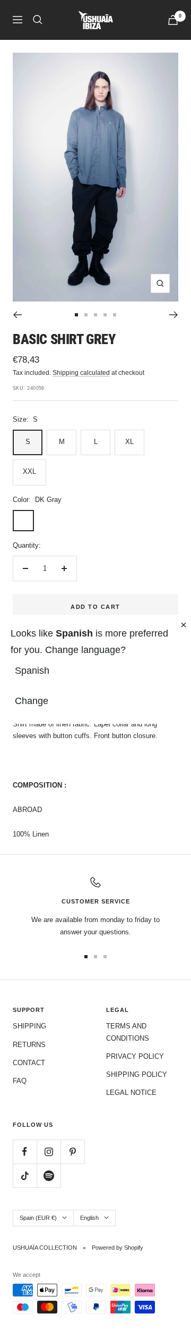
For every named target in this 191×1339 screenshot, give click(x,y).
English (89, 1218)
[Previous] (17, 315)
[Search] (37, 19)
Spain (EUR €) (38, 1218)
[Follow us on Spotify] (48, 1175)
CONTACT (29, 1063)
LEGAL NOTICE (131, 1093)
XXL (29, 471)
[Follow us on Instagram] (48, 1152)
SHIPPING (29, 1026)
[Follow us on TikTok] (25, 1175)
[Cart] (173, 20)
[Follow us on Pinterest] (72, 1152)
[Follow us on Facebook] (25, 1152)
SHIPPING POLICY (136, 1074)
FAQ (20, 1081)
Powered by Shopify (117, 1247)
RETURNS (29, 1045)
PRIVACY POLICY (135, 1056)
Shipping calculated (81, 372)
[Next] (173, 315)
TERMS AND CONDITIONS (127, 1032)
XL (129, 442)
